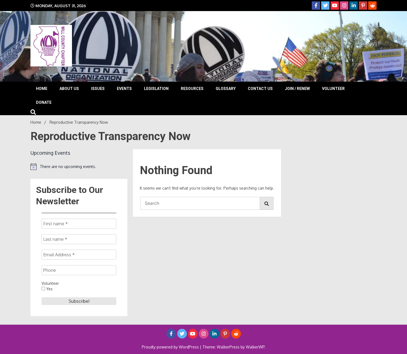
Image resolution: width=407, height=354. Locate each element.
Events (124, 88)
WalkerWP (255, 347)
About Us (69, 88)
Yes (49, 288)
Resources (192, 88)
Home (41, 88)
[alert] (78, 166)
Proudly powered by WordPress (171, 347)
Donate (43, 102)
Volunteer (333, 88)
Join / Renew (297, 88)
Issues (98, 88)
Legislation (156, 88)
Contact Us (260, 88)
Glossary (226, 88)
